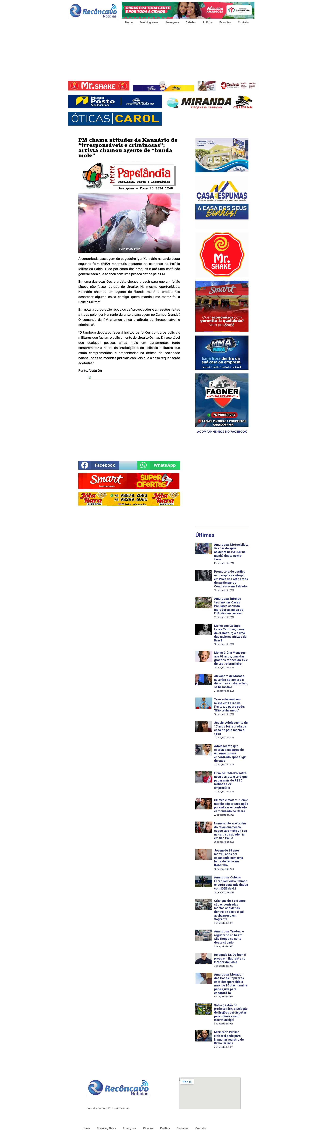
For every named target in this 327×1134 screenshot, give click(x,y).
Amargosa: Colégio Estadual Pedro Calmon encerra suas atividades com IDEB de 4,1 (231, 883)
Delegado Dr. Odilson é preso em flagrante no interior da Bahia (230, 958)
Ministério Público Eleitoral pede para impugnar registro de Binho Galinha (229, 1037)
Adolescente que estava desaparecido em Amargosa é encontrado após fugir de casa (230, 753)
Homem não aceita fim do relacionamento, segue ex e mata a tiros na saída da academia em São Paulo (230, 831)
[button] (98, 465)
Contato (243, 22)
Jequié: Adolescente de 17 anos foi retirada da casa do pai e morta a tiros (231, 728)
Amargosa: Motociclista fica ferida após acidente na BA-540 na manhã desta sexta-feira (231, 552)
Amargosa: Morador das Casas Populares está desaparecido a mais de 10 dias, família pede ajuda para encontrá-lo (230, 984)
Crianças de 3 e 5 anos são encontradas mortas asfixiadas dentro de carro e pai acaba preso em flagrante (230, 910)
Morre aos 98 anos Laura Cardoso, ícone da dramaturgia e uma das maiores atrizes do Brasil (230, 633)
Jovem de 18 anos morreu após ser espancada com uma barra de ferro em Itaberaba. (228, 858)
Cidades (191, 22)
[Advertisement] (163, 54)
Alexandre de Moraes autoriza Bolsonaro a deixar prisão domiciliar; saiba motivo (231, 681)
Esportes (225, 22)
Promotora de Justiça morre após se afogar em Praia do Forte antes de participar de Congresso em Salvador (231, 579)
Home (129, 22)
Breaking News (149, 22)
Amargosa (172, 22)
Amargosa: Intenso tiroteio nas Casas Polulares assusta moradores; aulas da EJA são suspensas (228, 606)
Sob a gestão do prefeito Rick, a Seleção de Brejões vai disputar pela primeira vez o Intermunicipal (231, 1012)
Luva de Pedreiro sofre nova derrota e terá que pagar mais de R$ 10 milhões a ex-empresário (230, 780)
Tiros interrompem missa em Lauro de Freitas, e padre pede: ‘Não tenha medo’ (229, 705)
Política (208, 22)
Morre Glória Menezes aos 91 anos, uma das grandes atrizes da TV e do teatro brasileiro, (231, 658)
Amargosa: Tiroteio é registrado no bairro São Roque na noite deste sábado (229, 937)
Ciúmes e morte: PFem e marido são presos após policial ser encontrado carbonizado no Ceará (231, 805)
